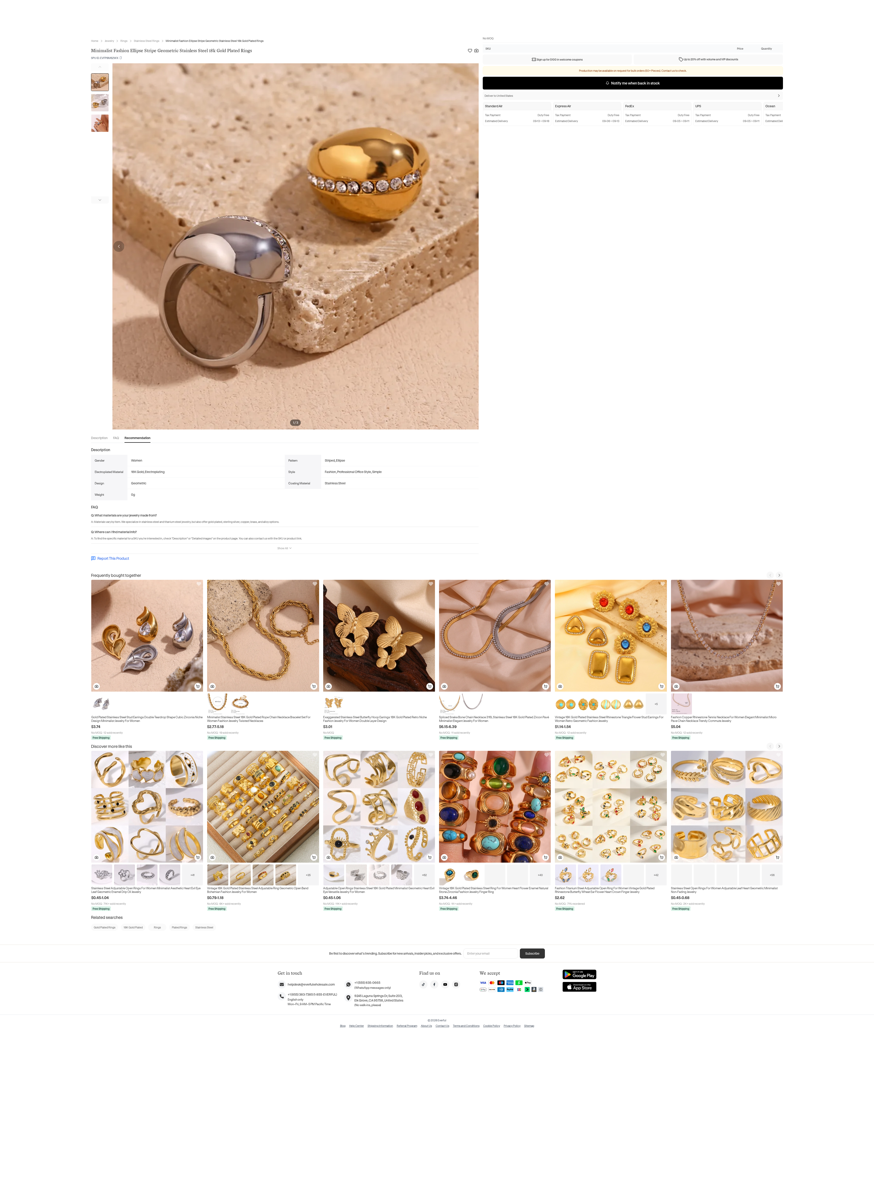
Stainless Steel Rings (146, 40)
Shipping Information (380, 1025)
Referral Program (407, 1025)
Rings (123, 40)
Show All (282, 548)
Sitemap (529, 1025)
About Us (426, 1025)
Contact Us (442, 1025)
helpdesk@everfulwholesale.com (311, 984)
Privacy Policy (512, 1025)
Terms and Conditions (466, 1025)
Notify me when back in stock (635, 83)
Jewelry (109, 40)
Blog (343, 1025)
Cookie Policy (491, 1025)
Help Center (356, 1025)
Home (94, 40)
